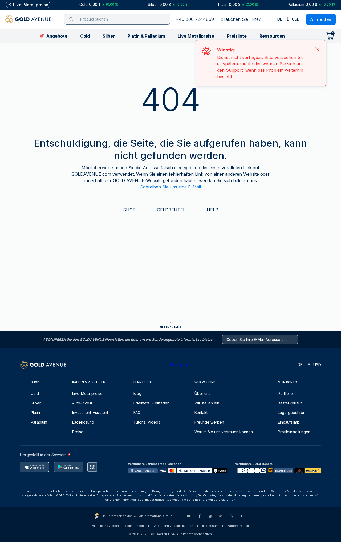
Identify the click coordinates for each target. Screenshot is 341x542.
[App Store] (34, 467)
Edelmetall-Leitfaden (151, 403)
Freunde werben (209, 422)
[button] (85, 36)
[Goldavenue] (28, 19)
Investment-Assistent (90, 412)
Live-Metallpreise (87, 393)
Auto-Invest (82, 403)
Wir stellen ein (206, 403)
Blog (137, 393)
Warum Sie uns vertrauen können (223, 431)
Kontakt (201, 412)
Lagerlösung (83, 422)
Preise (77, 431)
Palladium (39, 422)
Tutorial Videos (146, 422)
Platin (35, 412)
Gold (35, 393)
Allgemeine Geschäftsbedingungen (118, 526)
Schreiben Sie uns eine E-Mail (170, 187)
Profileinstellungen (294, 431)
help (212, 209)
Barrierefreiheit (238, 526)
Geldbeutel (171, 209)
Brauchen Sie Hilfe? (241, 19)
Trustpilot (178, 364)
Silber (36, 403)
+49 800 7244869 (195, 19)
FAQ (137, 412)
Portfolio (285, 393)
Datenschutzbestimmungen (173, 526)
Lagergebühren (291, 412)
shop (129, 209)
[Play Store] (68, 467)
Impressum (210, 526)
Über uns (202, 393)
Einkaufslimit (288, 422)
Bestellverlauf (290, 403)
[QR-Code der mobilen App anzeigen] (92, 467)
